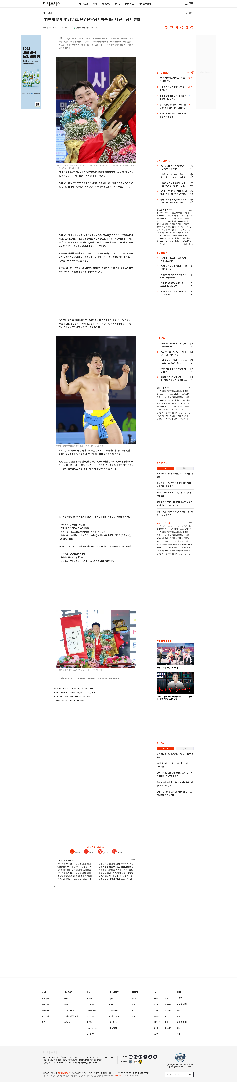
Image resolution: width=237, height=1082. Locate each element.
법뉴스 (89, 998)
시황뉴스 (45, 998)
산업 (156, 1004)
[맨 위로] (232, 1072)
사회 (156, 1010)
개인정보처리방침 (64, 1073)
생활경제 (168, 1004)
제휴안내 (112, 1073)
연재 (133, 1010)
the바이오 (129, 3)
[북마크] (186, 27)
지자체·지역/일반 (71, 1016)
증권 (95, 3)
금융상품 (45, 1010)
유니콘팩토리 (145, 3)
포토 (178, 1016)
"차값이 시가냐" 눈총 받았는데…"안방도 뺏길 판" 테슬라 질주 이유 (173, 177)
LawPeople (92, 1028)
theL (117, 3)
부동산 (156, 1016)
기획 (133, 1016)
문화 (166, 1016)
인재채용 (54, 1073)
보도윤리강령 (144, 1073)
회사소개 (46, 1073)
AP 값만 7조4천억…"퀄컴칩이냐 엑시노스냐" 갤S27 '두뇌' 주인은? (173, 194)
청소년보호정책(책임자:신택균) (82, 1073)
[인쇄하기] (192, 27)
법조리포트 (91, 1004)
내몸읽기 (112, 1004)
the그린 (113, 1028)
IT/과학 (157, 1022)
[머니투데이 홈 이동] (51, 1052)
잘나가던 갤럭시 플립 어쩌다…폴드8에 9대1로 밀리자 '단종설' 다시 (173, 107)
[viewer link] (133, 159)
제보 (179, 1028)
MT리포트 (83, 3)
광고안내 (104, 1073)
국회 (66, 998)
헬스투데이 (113, 1022)
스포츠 (50, 13)
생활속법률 (91, 1010)
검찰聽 (89, 1022)
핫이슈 (134, 1004)
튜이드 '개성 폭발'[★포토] (167, 668)
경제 (166, 998)
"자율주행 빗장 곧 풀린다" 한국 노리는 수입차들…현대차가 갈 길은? (173, 186)
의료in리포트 (114, 1010)
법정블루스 (91, 1016)
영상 (178, 1010)
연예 (179, 992)
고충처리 (136, 1073)
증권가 (44, 1022)
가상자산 (45, 1016)
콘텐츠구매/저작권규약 (123, 1073)
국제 (166, 1022)
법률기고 (90, 1034)
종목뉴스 (45, 1004)
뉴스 (111, 998)
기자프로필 (182, 1022)
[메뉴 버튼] (191, 3)
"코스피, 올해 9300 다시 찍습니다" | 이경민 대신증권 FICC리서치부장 (174, 697)
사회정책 (168, 1010)
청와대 (67, 1004)
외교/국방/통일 (70, 1010)
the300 (106, 3)
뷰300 (67, 1022)
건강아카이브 (114, 1016)
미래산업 (157, 1028)
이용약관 (97, 1073)
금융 (156, 998)
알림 (179, 1034)
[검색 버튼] (186, 3)
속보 (156, 1034)
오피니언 (168, 1028)
